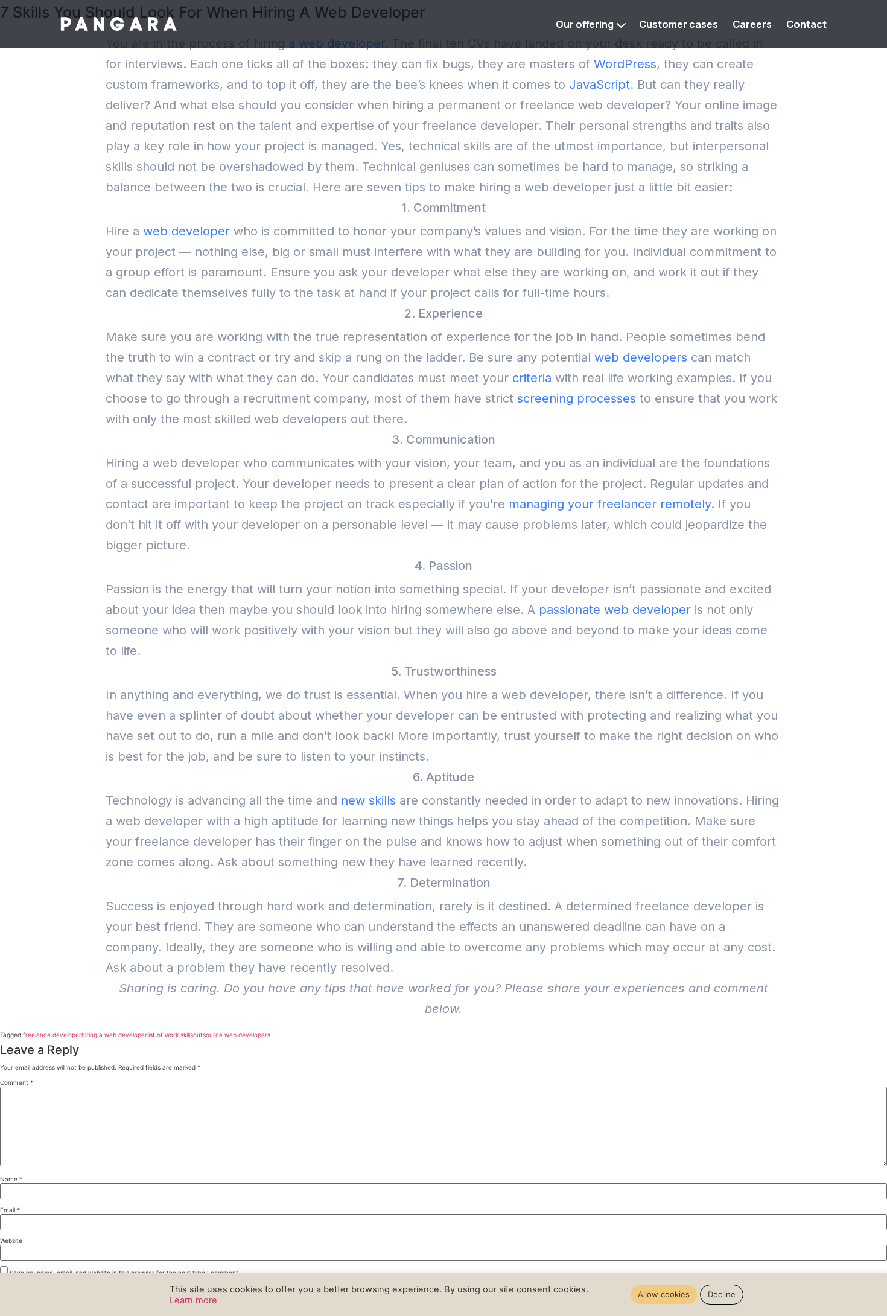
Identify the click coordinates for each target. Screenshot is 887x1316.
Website (11, 1241)
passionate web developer (615, 609)
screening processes (576, 398)
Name (11, 1179)
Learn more (193, 1300)
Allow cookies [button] (664, 1294)
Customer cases (678, 24)
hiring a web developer (114, 1034)
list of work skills (170, 1034)
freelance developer (52, 1034)
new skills (368, 800)
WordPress (625, 64)
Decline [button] (722, 1294)
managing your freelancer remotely (610, 504)
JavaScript (599, 84)
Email (10, 1210)
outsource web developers (231, 1034)
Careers (752, 24)
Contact (806, 24)
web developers (640, 357)
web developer (186, 231)
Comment (16, 1082)
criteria (532, 378)
